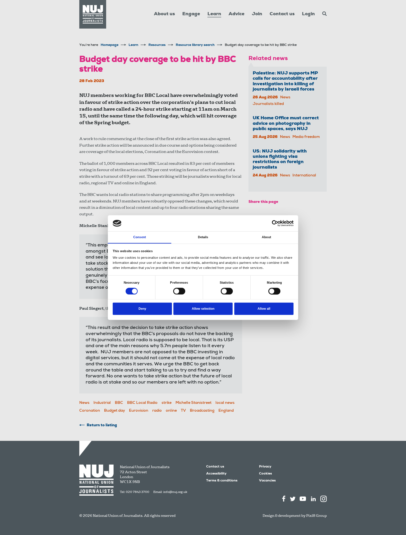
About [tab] (266, 237)
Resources (157, 45)
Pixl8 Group (316, 515)
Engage (191, 14)
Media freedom (306, 137)
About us (164, 14)
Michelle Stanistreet (193, 403)
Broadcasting (202, 411)
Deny (142, 309)
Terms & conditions (221, 481)
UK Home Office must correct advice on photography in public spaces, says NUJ (286, 123)
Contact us (282, 14)
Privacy (265, 467)
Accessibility (216, 474)
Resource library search (195, 45)
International (304, 175)
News (84, 403)
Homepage (109, 45)
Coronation (89, 411)
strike (166, 403)
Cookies (265, 474)
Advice (236, 14)
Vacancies (267, 481)
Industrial (102, 403)
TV (183, 411)
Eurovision (138, 411)
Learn (214, 14)
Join (257, 14)
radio (157, 411)
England (226, 411)
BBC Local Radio (142, 403)
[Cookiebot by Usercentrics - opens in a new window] (275, 223)
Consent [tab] (139, 237)
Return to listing (102, 425)
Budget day (114, 411)
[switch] (179, 291)
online (171, 411)
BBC (119, 403)
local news (225, 403)
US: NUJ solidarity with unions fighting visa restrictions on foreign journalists (280, 159)
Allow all (264, 309)
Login (308, 14)
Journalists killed (268, 104)
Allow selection (203, 309)
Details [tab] (203, 237)
